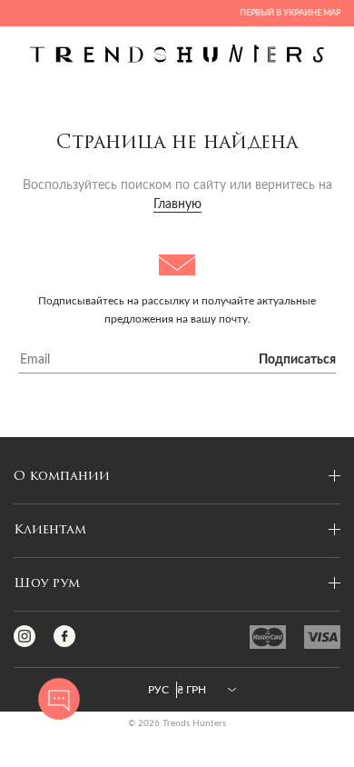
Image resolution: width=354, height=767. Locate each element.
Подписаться (297, 360)
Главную (177, 204)
